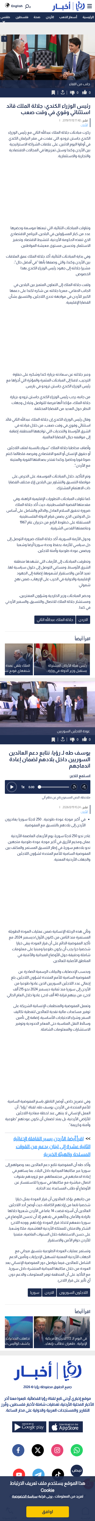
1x (23, 787)
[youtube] (19, 1475)
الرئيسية (88, 17)
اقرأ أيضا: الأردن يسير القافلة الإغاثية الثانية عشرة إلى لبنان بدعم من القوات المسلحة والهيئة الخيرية (51, 1146)
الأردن (50, 17)
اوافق (47, 1511)
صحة (37, 17)
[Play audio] (11, 787)
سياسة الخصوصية (25, 1496)
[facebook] (18, 1450)
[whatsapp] (77, 1450)
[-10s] (74, 787)
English (17, 6)
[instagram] (57, 1450)
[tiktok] (58, 1475)
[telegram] (38, 1475)
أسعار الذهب (68, 17)
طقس (5, 17)
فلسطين (22, 17)
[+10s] (84, 787)
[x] (38, 1450)
